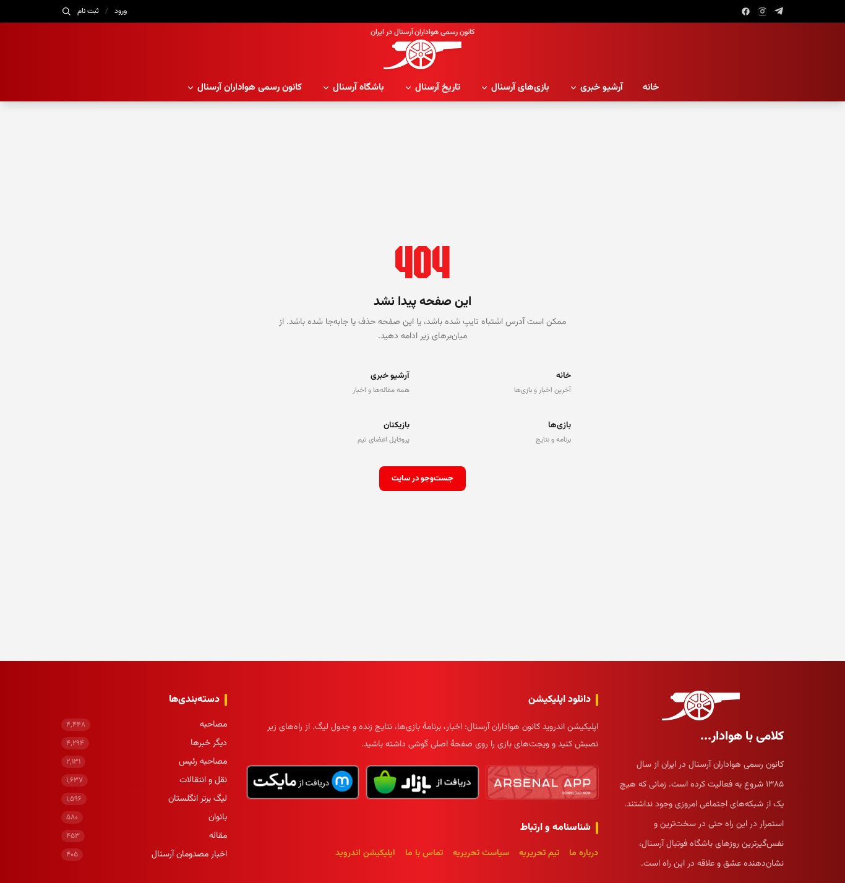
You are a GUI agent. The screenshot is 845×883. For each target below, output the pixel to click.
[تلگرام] (779, 11)
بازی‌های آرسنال (520, 87)
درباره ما (583, 853)
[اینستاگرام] (762, 11)
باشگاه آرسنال (358, 87)
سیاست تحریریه (481, 853)
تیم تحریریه (539, 853)
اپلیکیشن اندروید (365, 853)
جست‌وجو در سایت (422, 478)
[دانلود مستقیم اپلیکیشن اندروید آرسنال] (542, 782)
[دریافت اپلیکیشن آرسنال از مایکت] (303, 782)
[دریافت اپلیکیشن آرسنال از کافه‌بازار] (422, 782)
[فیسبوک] (745, 11)
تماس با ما (424, 853)
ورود (120, 11)
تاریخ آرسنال (437, 87)
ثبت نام (88, 11)
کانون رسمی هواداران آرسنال (249, 87)
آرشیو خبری (601, 87)
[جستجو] (66, 11)
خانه (651, 87)
